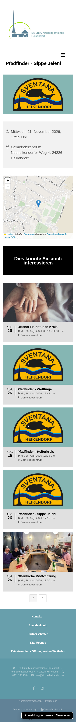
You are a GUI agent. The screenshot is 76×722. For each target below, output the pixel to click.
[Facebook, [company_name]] (33, 688)
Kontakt (37, 616)
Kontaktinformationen (30, 701)
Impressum (51, 701)
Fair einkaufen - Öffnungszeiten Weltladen (38, 651)
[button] (38, 54)
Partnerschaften (38, 633)
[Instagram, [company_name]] (42, 688)
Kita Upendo (38, 642)
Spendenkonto (38, 625)
